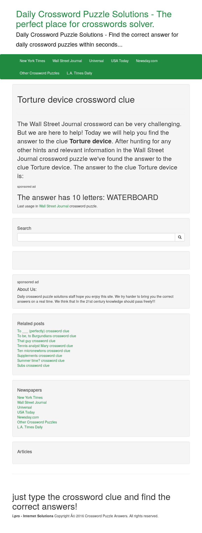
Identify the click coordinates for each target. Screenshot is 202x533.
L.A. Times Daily (79, 72)
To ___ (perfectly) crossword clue (43, 330)
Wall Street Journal (67, 60)
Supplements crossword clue (39, 355)
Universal (96, 60)
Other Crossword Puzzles (39, 72)
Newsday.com (147, 60)
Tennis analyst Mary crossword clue (45, 345)
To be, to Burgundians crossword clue (46, 335)
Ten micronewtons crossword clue (43, 350)
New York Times (32, 60)
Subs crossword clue (33, 365)
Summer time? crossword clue (41, 360)
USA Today (120, 60)
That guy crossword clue (36, 340)
